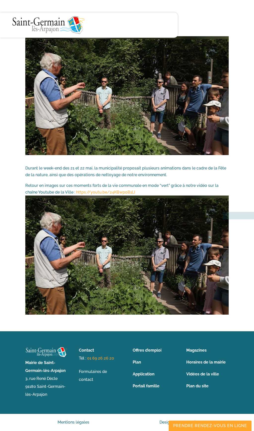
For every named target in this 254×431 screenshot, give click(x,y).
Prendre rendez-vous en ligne (210, 425)
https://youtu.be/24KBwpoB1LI (105, 192)
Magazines (196, 350)
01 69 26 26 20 (100, 358)
